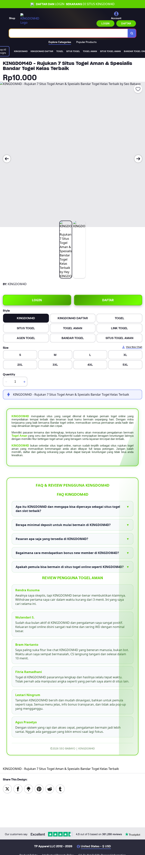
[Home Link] (30, 19)
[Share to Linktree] (28, 789)
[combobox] (68, 33)
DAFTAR (126, 23)
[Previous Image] (7, 158)
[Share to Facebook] (17, 789)
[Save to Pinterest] (39, 789)
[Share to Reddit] (49, 789)
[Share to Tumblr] (60, 789)
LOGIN (105, 23)
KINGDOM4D (20, 416)
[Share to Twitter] (7, 789)
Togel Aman (19, 435)
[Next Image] (138, 158)
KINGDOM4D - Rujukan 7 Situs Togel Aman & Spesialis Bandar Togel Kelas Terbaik (61, 769)
